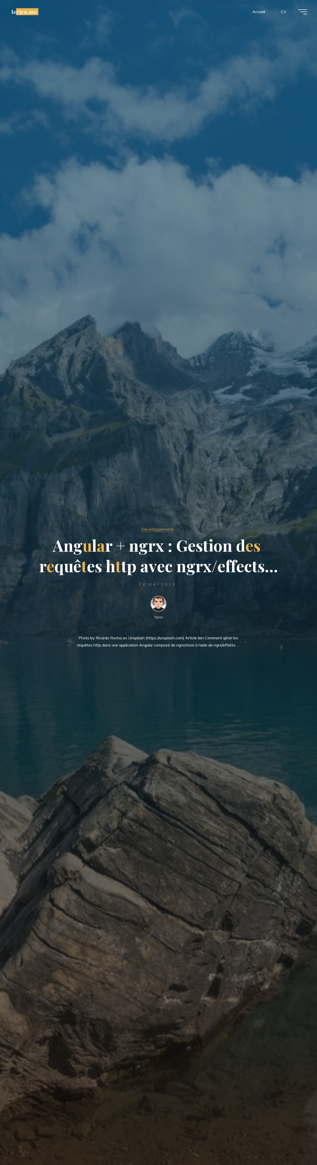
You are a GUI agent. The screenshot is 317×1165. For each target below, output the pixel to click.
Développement (157, 529)
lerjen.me (24, 11)
